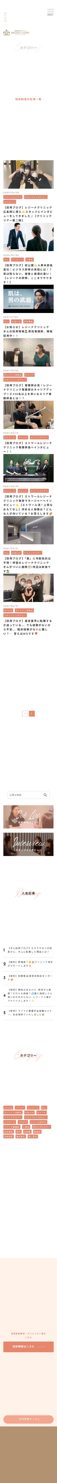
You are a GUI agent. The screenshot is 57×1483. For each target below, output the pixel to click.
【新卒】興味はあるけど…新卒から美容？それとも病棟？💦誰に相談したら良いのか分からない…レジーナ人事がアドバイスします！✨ (30, 995)
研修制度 (8, 1136)
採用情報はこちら (23, 1346)
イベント (20, 1107)
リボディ (23, 1122)
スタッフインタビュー (36, 1117)
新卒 (18, 1131)
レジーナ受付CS (38, 1122)
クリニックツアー (12, 1117)
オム (44, 1107)
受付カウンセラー (41, 1127)
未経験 (27, 1131)
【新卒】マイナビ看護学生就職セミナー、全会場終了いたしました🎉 (30, 1013)
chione (8, 1107)
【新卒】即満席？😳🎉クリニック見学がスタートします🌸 (30, 964)
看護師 (37, 1131)
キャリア (41, 1112)
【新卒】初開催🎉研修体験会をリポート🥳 (30, 978)
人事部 (26, 1127)
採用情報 (8, 1131)
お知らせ (29, 1112)
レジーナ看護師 (11, 1127)
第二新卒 (32, 1136)
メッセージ (9, 1122)
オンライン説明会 (13, 1112)
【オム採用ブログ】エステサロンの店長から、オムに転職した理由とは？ (30, 950)
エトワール (33, 1107)
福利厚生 (20, 1136)
